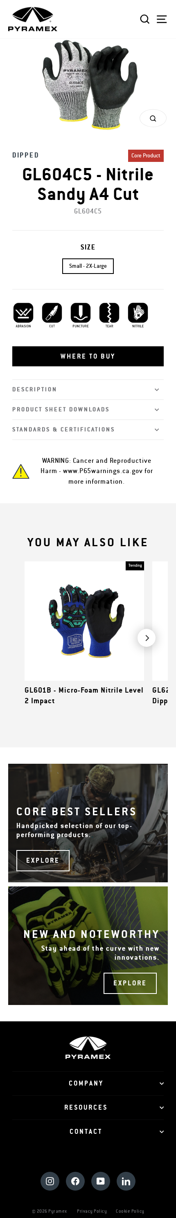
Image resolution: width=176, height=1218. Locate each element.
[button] (88, 356)
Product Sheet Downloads (61, 409)
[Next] (147, 638)
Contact (86, 1132)
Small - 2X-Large (88, 266)
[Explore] (88, 823)
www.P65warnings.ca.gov (103, 471)
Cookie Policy (130, 1211)
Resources (86, 1108)
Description (34, 389)
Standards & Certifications (63, 429)
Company (86, 1083)
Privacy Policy (92, 1211)
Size (88, 247)
